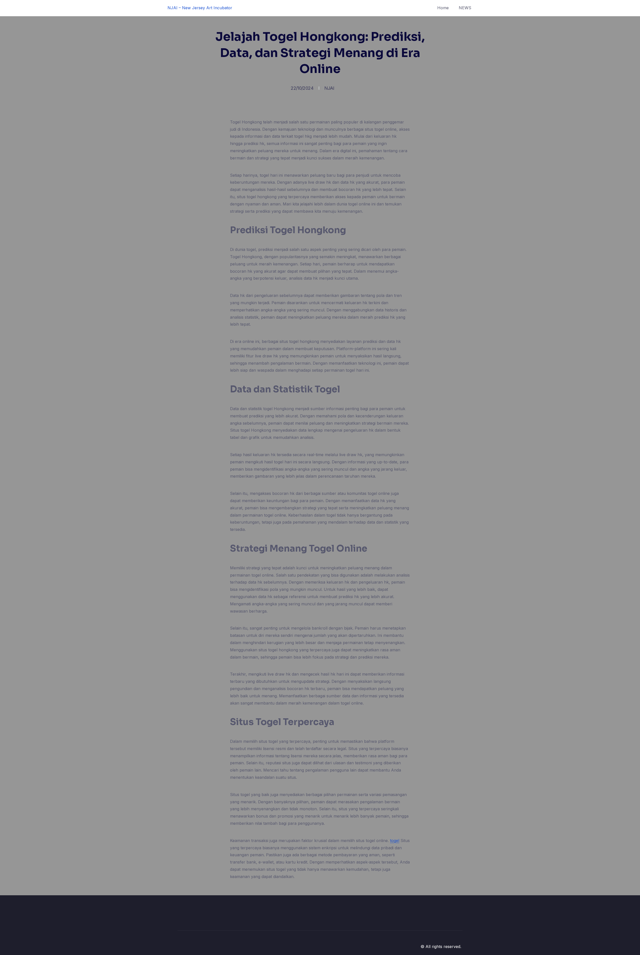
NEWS (465, 7)
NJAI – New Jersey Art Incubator (200, 7)
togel (394, 840)
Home (443, 7)
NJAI (329, 88)
